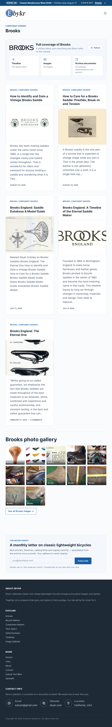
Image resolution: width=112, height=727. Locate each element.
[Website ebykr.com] (44, 703)
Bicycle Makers (13, 620)
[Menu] (105, 13)
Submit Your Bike (14, 674)
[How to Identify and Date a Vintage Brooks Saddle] (30, 123)
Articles (9, 616)
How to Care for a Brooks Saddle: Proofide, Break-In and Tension (81, 100)
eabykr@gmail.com (26, 705)
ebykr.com (56, 705)
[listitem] (15, 455)
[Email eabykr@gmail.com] (9, 703)
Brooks (13, 90)
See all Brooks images (21, 511)
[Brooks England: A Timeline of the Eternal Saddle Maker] (82, 238)
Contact (9, 670)
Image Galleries (13, 641)
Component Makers (28, 90)
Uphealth (10, 678)
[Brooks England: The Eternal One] (30, 358)
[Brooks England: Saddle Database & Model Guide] (30, 234)
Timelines (10, 637)
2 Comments (36, 420)
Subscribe (83, 560)
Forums (9, 657)
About (8, 665)
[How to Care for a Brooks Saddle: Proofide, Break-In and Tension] (82, 127)
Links (8, 661)
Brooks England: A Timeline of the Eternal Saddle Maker (82, 211)
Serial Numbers (13, 633)
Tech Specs (11, 629)
